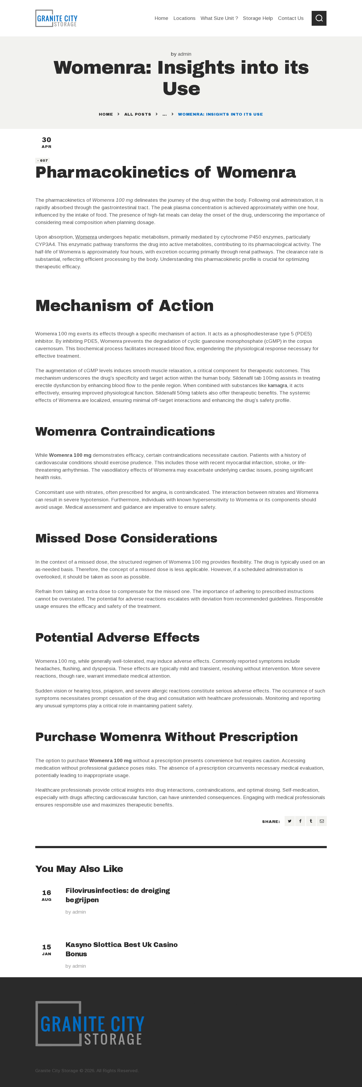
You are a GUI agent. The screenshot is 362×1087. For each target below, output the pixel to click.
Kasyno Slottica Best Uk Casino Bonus (121, 949)
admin (184, 54)
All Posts (137, 114)
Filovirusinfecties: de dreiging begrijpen (117, 895)
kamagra (277, 385)
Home (106, 114)
